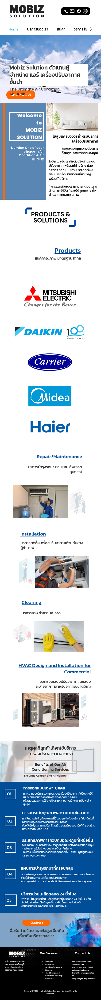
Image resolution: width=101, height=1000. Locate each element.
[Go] (79, 11)
